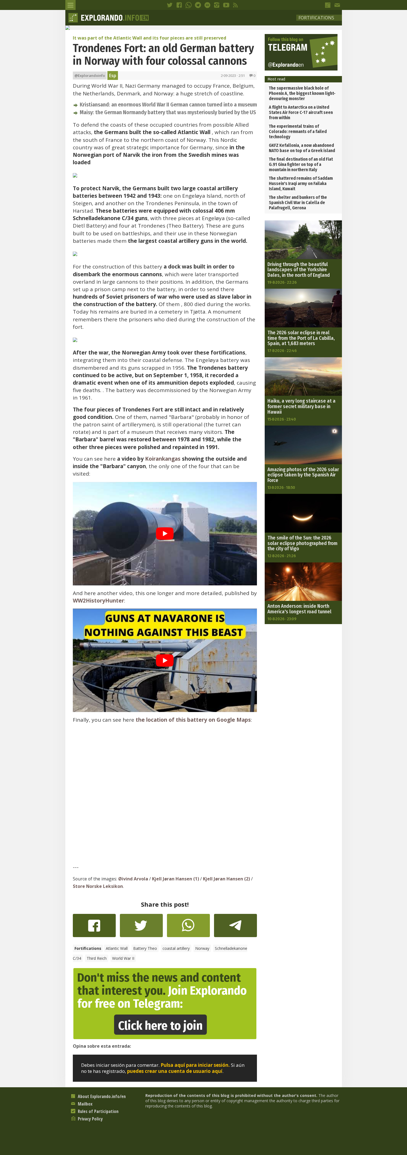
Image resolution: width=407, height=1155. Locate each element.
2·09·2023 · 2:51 (233, 75)
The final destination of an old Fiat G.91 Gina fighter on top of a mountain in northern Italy (301, 164)
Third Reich (97, 958)
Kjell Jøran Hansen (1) (175, 879)
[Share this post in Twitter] (141, 928)
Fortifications (316, 18)
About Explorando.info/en (101, 1096)
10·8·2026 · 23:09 (282, 618)
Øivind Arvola (133, 879)
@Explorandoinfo (89, 75)
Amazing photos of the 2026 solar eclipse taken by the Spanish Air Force (303, 475)
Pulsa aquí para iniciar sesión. (195, 1065)
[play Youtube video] (165, 533)
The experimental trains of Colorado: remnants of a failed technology (298, 131)
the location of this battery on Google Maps (193, 719)
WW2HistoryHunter (98, 600)
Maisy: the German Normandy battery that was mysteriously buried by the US (168, 112)
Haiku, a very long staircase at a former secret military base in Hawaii (301, 406)
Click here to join (160, 1025)
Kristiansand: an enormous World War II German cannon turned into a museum (168, 104)
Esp (112, 75)
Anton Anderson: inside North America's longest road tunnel (299, 609)
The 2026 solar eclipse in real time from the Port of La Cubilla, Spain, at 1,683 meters (301, 338)
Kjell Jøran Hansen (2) (226, 879)
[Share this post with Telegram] (235, 927)
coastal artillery (176, 948)
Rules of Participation (98, 1111)
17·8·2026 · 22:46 (282, 350)
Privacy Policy (90, 1119)
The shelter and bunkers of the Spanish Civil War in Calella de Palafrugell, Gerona (298, 202)
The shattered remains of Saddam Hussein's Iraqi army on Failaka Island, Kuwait (301, 183)
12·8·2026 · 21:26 (281, 555)
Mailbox (84, 1104)
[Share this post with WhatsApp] (188, 928)
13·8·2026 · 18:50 (281, 487)
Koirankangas (163, 458)
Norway (202, 948)
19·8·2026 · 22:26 (282, 282)
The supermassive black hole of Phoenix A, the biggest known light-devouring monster (302, 93)
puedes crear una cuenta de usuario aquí (174, 1071)
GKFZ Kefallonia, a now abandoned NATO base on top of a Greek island (302, 148)
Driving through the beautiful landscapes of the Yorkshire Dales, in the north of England (298, 269)
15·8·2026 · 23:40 (281, 419)
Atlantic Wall (117, 948)
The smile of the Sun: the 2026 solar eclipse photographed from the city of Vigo (302, 543)
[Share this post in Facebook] (94, 928)
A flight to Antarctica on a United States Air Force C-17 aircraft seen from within (301, 112)
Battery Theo (145, 948)
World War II (123, 958)
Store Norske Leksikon (98, 886)
